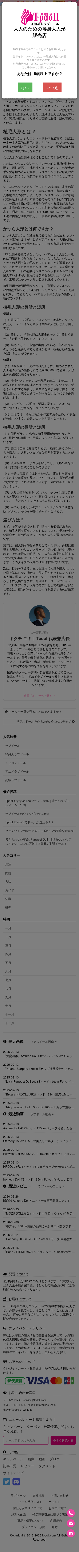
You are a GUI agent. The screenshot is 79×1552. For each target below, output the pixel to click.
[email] (71, 1523)
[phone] (71, 1513)
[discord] (71, 1533)
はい (25, 87)
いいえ (52, 87)
